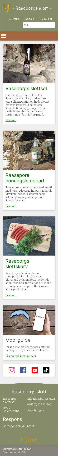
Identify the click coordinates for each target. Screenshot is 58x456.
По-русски (46, 18)
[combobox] (39, 25)
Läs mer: (10, 120)
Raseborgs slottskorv (17, 263)
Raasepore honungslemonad (24, 177)
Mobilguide (17, 340)
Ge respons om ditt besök (19, 426)
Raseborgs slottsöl (26, 88)
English (29, 18)
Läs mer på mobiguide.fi (20, 356)
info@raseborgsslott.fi (41, 398)
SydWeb (22, 452)
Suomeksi (14, 18)
